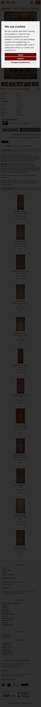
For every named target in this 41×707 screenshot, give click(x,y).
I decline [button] (20, 59)
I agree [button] (20, 55)
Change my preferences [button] (20, 62)
